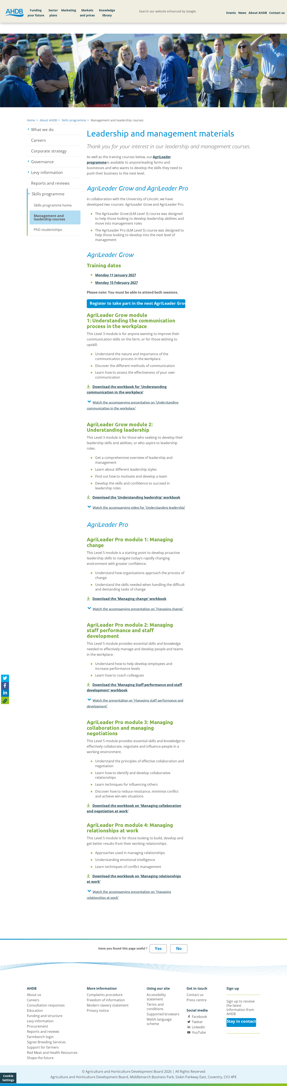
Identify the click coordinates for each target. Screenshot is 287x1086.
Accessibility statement (156, 996)
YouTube (199, 1032)
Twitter (197, 1022)
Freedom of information (106, 1000)
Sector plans (53, 12)
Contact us (277, 13)
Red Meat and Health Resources (52, 1052)
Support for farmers (43, 1047)
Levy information (55, 172)
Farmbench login (40, 1036)
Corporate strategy (49, 151)
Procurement (37, 1026)
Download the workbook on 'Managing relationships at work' (134, 879)
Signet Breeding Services (46, 1042)
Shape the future (40, 1058)
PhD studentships (48, 229)
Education (35, 1010)
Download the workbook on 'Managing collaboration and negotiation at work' (134, 808)
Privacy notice (98, 1010)
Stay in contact (241, 1021)
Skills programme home (53, 205)
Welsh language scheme (159, 1021)
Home (31, 120)
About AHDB (258, 13)
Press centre (197, 1000)
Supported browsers (163, 1014)
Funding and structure (44, 1015)
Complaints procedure (104, 994)
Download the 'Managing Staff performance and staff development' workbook (134, 687)
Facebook (199, 1016)
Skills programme (74, 120)
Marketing (68, 10)
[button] (136, 405)
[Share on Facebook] (5, 686)
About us (34, 994)
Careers (38, 140)
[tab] (136, 406)
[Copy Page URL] (5, 700)
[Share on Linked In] (5, 693)
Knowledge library (107, 12)
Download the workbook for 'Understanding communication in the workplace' (127, 389)
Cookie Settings (8, 1078)
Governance (55, 161)
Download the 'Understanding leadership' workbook (136, 497)
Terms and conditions (155, 1006)
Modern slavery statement (108, 1005)
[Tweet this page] (5, 678)
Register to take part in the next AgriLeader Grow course (137, 303)
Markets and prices (87, 12)
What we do (55, 129)
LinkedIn (198, 1027)
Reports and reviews (50, 183)
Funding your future (36, 12)
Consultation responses (46, 1005)
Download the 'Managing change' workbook (129, 598)
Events (231, 13)
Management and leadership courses (49, 217)
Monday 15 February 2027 (116, 282)
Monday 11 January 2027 (115, 275)
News (242, 13)
